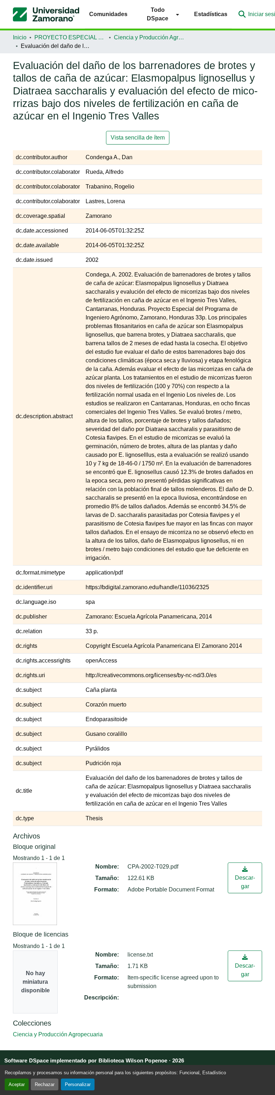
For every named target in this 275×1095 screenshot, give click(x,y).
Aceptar (17, 1084)
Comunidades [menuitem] (108, 14)
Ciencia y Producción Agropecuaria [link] (149, 37)
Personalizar (78, 1084)
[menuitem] (160, 14)
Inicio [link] (19, 37)
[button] (46, 14)
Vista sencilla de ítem (138, 138)
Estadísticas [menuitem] (210, 14)
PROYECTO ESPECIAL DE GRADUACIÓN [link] (70, 37)
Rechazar (44, 1084)
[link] (245, 877)
